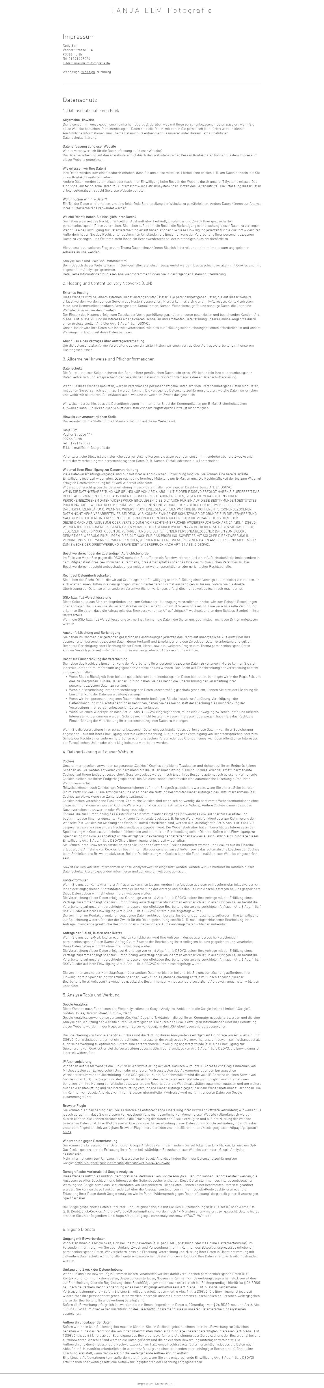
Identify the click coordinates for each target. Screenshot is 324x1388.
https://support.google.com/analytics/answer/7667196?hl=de (163, 1216)
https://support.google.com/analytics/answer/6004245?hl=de (122, 1163)
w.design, (88, 72)
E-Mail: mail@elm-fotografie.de (86, 63)
